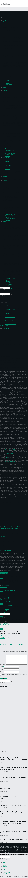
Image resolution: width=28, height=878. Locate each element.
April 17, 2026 (3, 599)
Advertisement (6, 4)
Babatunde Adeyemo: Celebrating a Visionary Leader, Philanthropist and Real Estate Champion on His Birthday (14, 107)
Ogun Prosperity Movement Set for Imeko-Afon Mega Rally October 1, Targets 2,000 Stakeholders (13, 758)
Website (2, 672)
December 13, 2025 (4, 637)
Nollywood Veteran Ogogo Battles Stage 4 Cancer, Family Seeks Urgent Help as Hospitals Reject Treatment (15, 199)
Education (5, 89)
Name (2, 666)
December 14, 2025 (4, 624)
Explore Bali (8, 313)
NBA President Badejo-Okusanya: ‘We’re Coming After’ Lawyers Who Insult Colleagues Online (13, 822)
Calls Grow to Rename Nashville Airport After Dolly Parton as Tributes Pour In (14, 163)
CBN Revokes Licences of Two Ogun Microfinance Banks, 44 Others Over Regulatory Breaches (15, 83)
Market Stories (9, 605)
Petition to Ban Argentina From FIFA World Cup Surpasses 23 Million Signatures (15, 236)
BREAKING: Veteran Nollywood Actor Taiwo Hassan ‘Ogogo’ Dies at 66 (14, 172)
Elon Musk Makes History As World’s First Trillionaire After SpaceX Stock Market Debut (14, 64)
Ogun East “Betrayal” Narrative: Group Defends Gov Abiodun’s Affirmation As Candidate (14, 359)
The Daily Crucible (11, 324)
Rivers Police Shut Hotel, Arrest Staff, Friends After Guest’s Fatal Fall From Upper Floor (13, 768)
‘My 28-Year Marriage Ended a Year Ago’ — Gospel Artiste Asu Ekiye (14, 180)
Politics (4, 87)
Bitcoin (7, 80)
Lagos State (15, 528)
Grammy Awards (9, 154)
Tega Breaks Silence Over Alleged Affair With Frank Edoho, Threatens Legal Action (14, 124)
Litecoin (7, 609)
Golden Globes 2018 (10, 153)
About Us (5, 3)
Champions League (10, 150)
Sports (4, 221)
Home (4, 17)
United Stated (8, 165)
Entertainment (6, 328)
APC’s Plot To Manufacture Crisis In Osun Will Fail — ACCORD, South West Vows (13, 619)
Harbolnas (7, 161)
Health (4, 871)
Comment (3, 664)
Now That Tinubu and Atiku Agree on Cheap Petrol (13, 839)
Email (1, 669)
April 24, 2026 (3, 587)
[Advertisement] (14, 512)
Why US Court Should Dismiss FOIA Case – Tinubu (13, 805)
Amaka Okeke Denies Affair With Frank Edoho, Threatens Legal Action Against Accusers (15, 116)
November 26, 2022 (5, 325)
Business (5, 20)
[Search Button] (11, 288)
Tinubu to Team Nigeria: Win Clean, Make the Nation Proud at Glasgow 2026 (14, 272)
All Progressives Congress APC (10, 526)
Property (7, 86)
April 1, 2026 (3, 612)
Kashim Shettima (8, 528)
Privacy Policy (6, 6)
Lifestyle (5, 90)
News (4, 21)
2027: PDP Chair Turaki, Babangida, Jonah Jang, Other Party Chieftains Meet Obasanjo (12, 632)
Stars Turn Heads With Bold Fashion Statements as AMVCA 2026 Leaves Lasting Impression (14, 291)
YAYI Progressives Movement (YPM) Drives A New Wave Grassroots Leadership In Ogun (13, 363)
